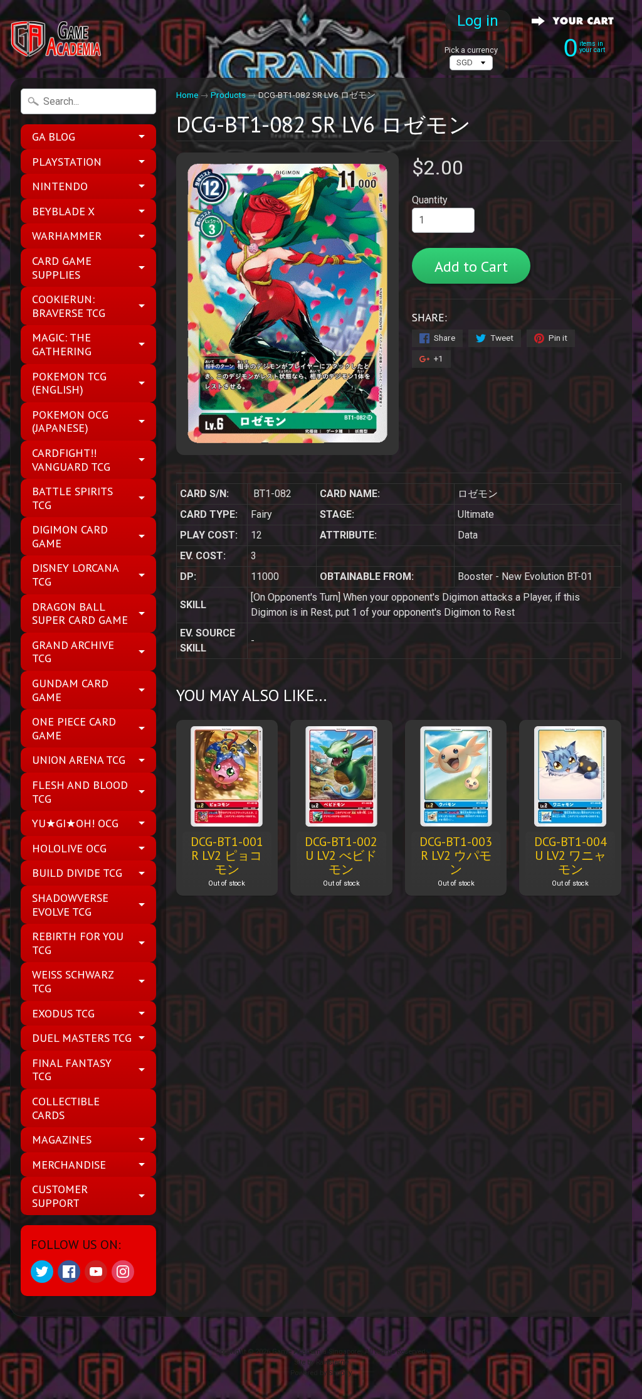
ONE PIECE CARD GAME (74, 728)
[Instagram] (123, 1271)
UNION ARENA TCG (78, 760)
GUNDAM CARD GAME (70, 690)
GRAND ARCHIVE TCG (73, 652)
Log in (477, 20)
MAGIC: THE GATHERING (62, 344)
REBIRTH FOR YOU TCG (78, 943)
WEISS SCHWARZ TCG (73, 981)
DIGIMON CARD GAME (70, 536)
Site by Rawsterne (321, 1362)
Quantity (430, 200)
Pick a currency (471, 50)
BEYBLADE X (63, 211)
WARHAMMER (67, 235)
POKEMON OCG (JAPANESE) (70, 421)
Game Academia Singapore (316, 1352)
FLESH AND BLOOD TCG (80, 792)
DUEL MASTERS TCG (82, 1038)
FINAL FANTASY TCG (72, 1070)
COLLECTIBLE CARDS (66, 1108)
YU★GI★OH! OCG (75, 823)
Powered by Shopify (321, 1373)
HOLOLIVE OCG (69, 848)
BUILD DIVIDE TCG (77, 873)
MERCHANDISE (69, 1164)
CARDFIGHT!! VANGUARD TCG (71, 460)
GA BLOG (53, 136)
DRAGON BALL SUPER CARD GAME (80, 613)
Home (187, 95)
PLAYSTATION (67, 161)
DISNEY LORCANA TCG (75, 574)
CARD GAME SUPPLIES (62, 268)
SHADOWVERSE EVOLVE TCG (70, 905)
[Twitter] (42, 1271)
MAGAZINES (62, 1139)
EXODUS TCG (63, 1013)
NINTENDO (60, 186)
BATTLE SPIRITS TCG (72, 498)
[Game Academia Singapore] (57, 39)
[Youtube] (96, 1271)
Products (228, 95)
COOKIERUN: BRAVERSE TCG (68, 306)
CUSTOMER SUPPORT (60, 1196)
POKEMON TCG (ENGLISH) (69, 383)
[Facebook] (69, 1271)
